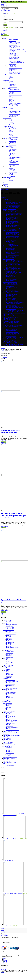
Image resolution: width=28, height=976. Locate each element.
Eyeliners (8, 717)
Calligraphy (9, 749)
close (2, 614)
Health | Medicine (7, 731)
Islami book (6, 734)
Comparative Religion (8, 665)
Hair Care (8, 719)
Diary (7, 694)
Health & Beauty (7, 712)
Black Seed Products (11, 716)
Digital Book (9, 636)
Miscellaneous (9, 726)
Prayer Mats (9, 751)
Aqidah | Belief (7, 622)
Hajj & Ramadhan (7, 703)
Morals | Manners (7, 743)
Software (8, 649)
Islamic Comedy (10, 642)
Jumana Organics (10, 723)
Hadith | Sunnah (7, 701)
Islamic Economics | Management (11, 735)
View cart (3, 348)
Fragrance (5, 678)
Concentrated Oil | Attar (12, 681)
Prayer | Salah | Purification (10, 757)
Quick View (3, 443)
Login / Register (6, 962)
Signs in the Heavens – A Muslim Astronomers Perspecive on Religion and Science (13, 516)
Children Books (10, 654)
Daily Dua (8, 635)
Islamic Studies (7, 739)
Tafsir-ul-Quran (10, 627)
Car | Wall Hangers (11, 692)
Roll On (8, 686)
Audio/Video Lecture (11, 632)
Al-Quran (8, 631)
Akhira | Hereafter (7, 620)
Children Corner (7, 650)
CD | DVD (8, 707)
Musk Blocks (9, 682)
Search (16, 8)
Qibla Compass (10, 753)
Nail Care (8, 728)
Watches (8, 677)
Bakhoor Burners (10, 680)
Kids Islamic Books (8, 740)
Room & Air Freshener (11, 688)
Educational (9, 639)
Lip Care (8, 724)
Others (11, 662)
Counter (8, 750)
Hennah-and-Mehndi (11, 720)
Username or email (8, 19)
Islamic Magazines (8, 736)
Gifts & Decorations (8, 689)
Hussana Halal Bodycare (12, 722)
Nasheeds (8, 646)
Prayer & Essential (7, 746)
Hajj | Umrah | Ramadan (9, 711)
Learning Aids (9, 657)
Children (8, 659)
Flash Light (9, 676)
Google (5, 30)
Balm (7, 715)
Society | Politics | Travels (9, 762)
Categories (3, 197)
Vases (7, 700)
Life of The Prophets (8, 742)
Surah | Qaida (9, 626)
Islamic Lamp (9, 697)
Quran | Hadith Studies (9, 758)
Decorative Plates (10, 693)
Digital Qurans (9, 674)
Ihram (7, 708)
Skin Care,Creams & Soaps (12, 730)
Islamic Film (9, 643)
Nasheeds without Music (12, 647)
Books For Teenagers (11, 624)
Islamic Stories (7, 738)
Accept (2, 972)
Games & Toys (9, 655)
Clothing (5, 658)
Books (5, 623)
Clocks (8, 673)
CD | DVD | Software (8, 630)
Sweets (8, 669)
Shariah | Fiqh (6, 761)
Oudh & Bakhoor (10, 684)
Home (2, 350)
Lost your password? (8, 27)
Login (5, 24)
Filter (2, 772)
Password (6, 22)
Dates (7, 667)
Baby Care (9, 713)
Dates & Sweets (7, 666)
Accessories (9, 704)
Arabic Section (10, 651)
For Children (9, 640)
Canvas (8, 690)
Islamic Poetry (9, 644)
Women (8, 663)
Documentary (9, 638)
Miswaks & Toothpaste (12, 727)
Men (7, 661)
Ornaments (9, 699)
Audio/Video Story (11, 634)
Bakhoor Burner (10, 672)
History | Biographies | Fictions (11, 732)
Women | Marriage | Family (10, 763)
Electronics (6, 670)
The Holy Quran (10, 628)
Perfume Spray (10, 685)
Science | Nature (7, 759)
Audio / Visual (9, 653)
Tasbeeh (8, 755)
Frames (8, 696)
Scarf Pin (8, 754)
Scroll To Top (3, 969)
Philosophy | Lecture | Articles (10, 744)
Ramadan (8, 709)
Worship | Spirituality (8, 765)
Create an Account (13, 14)
